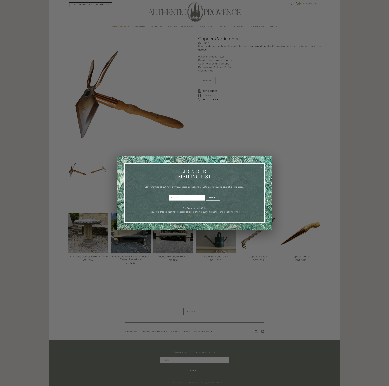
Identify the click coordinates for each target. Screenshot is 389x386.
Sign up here (194, 215)
